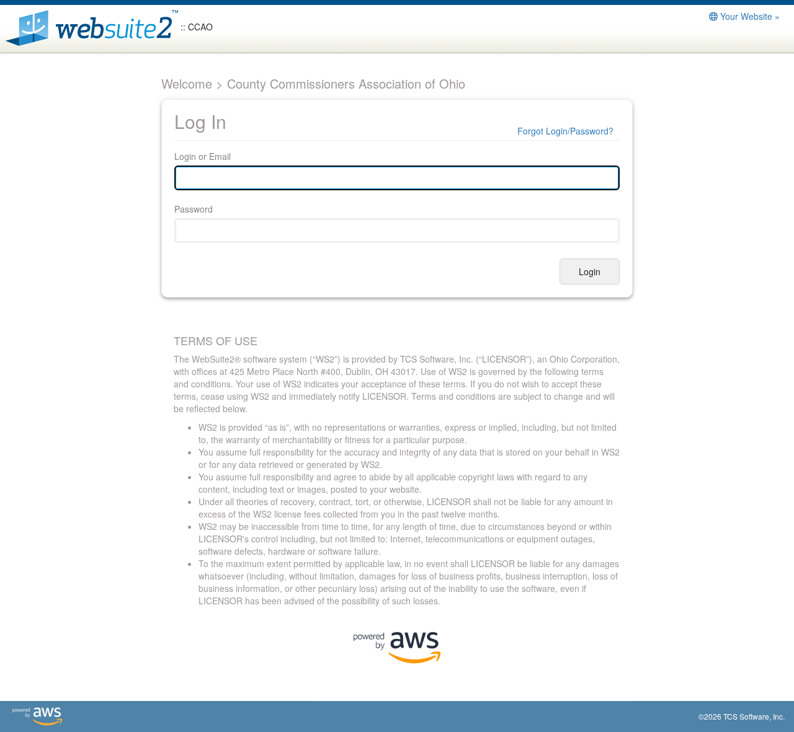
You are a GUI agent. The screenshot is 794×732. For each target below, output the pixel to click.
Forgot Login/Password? (565, 131)
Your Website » (749, 16)
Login (589, 271)
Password (193, 209)
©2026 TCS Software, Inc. (741, 716)
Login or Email (202, 156)
